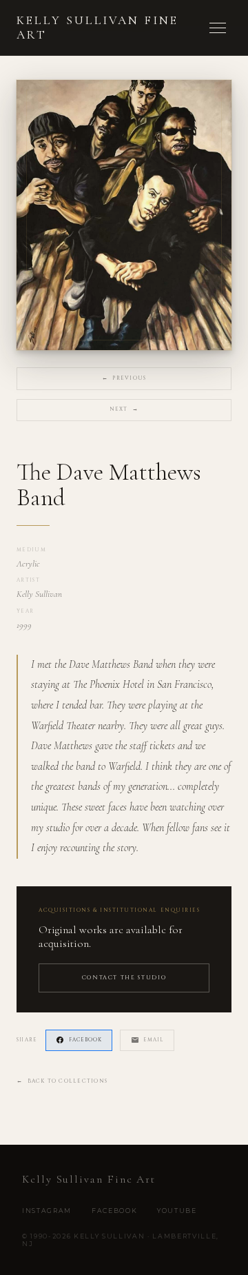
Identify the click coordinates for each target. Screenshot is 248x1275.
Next (124, 409)
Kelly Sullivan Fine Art (97, 27)
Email (153, 1040)
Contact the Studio (124, 977)
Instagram (47, 1210)
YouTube (177, 1210)
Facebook (85, 1040)
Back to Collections (62, 1081)
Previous (124, 378)
